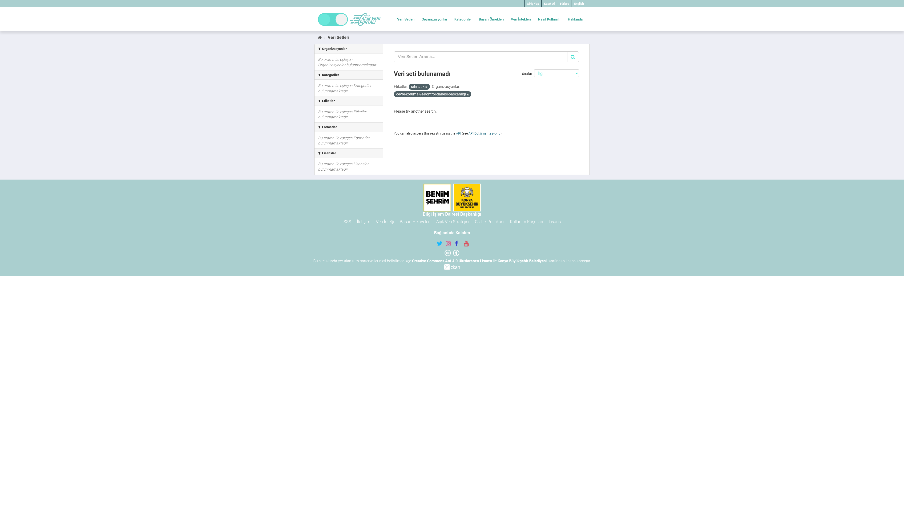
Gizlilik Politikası (489, 221)
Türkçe (564, 3)
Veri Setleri (406, 19)
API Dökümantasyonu (484, 133)
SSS (347, 221)
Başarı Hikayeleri (415, 221)
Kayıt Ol (549, 3)
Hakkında (575, 19)
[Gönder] (573, 56)
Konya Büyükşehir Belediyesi (522, 261)
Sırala (526, 74)
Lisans (555, 221)
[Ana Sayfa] (320, 37)
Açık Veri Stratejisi (452, 221)
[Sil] (426, 87)
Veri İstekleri (521, 19)
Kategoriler (463, 19)
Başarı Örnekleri (491, 19)
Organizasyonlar (434, 19)
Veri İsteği (385, 221)
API (458, 133)
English (579, 3)
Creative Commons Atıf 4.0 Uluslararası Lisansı (452, 261)
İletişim (363, 221)
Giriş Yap (533, 3)
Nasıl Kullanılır (549, 19)
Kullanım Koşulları (526, 221)
